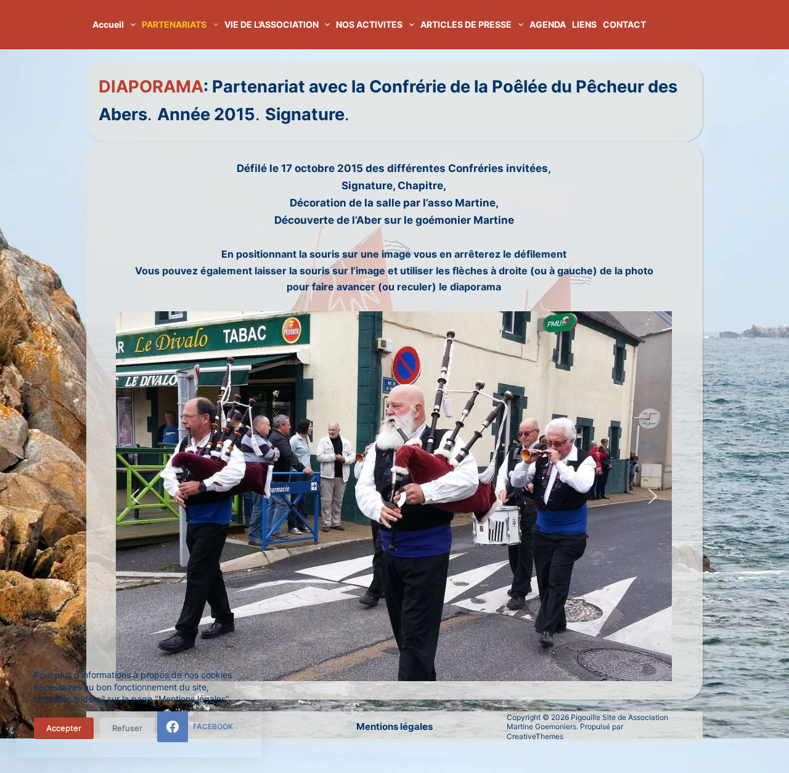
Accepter (63, 728)
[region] (394, 496)
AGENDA (547, 24)
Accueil (108, 24)
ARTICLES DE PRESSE (466, 24)
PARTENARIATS (174, 24)
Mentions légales (394, 726)
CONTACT (624, 24)
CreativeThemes (535, 736)
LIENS (584, 24)
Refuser (127, 728)
